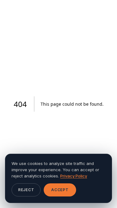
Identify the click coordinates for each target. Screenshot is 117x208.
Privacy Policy (73, 175)
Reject (26, 189)
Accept (59, 189)
